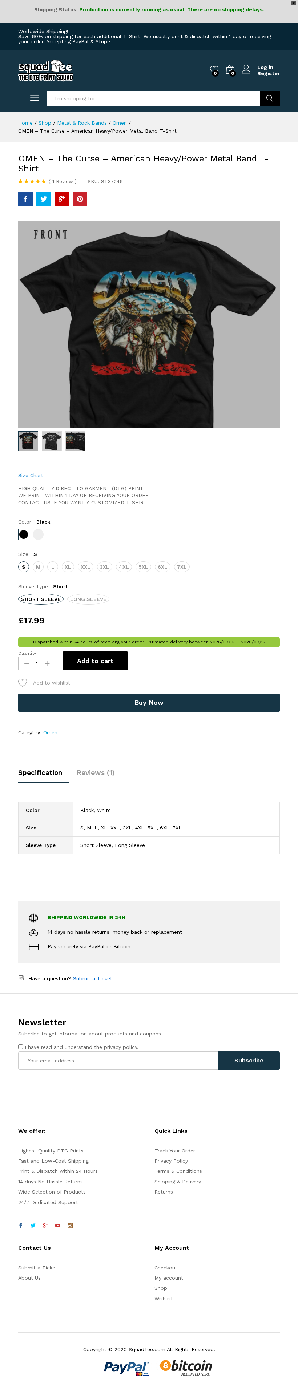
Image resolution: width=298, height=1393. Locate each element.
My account (168, 1278)
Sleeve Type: (43, 586)
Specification (40, 772)
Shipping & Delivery (177, 1181)
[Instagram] (70, 1226)
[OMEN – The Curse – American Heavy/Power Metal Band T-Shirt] (25, 199)
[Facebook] (21, 1226)
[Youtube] (58, 1226)
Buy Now (149, 702)
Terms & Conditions (178, 1171)
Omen (50, 732)
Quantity (27, 653)
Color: (34, 522)
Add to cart (95, 661)
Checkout (165, 1268)
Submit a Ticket (92, 978)
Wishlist (163, 1298)
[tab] (43, 776)
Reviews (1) (96, 772)
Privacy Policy (171, 1161)
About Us (29, 1278)
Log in (265, 67)
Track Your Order (174, 1151)
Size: (27, 554)
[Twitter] (33, 1226)
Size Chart (30, 475)
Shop (160, 1288)
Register (268, 73)
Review (63, 181)
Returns (163, 1192)
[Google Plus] (45, 1226)
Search (270, 98)
